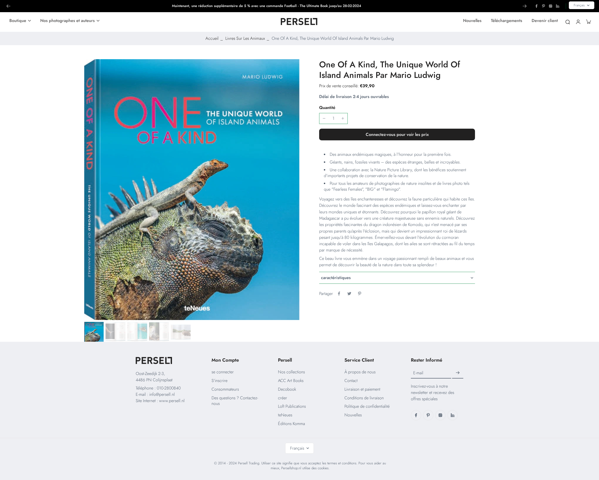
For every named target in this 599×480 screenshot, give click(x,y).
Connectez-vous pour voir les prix (397, 134)
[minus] (324, 118)
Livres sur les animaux (245, 38)
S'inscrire (219, 381)
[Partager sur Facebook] (339, 293)
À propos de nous (360, 372)
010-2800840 (169, 388)
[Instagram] (550, 6)
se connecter (223, 372)
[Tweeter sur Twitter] (349, 293)
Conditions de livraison (364, 398)
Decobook (287, 389)
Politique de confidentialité (367, 406)
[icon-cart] (588, 21)
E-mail (418, 373)
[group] (192, 189)
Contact (351, 381)
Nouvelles (353, 415)
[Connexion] (578, 21)
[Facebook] (536, 6)
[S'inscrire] (457, 372)
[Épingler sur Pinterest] (359, 293)
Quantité (327, 108)
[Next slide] (524, 6)
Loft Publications (292, 406)
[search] (567, 21)
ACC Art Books (290, 381)
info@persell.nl (162, 394)
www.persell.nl (172, 401)
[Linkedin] (557, 6)
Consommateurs (225, 389)
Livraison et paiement (362, 389)
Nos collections (291, 372)
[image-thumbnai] (94, 332)
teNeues (285, 415)
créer (282, 398)
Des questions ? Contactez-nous (235, 401)
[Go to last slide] (8, 6)
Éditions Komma (291, 424)
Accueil (212, 38)
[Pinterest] (543, 6)
